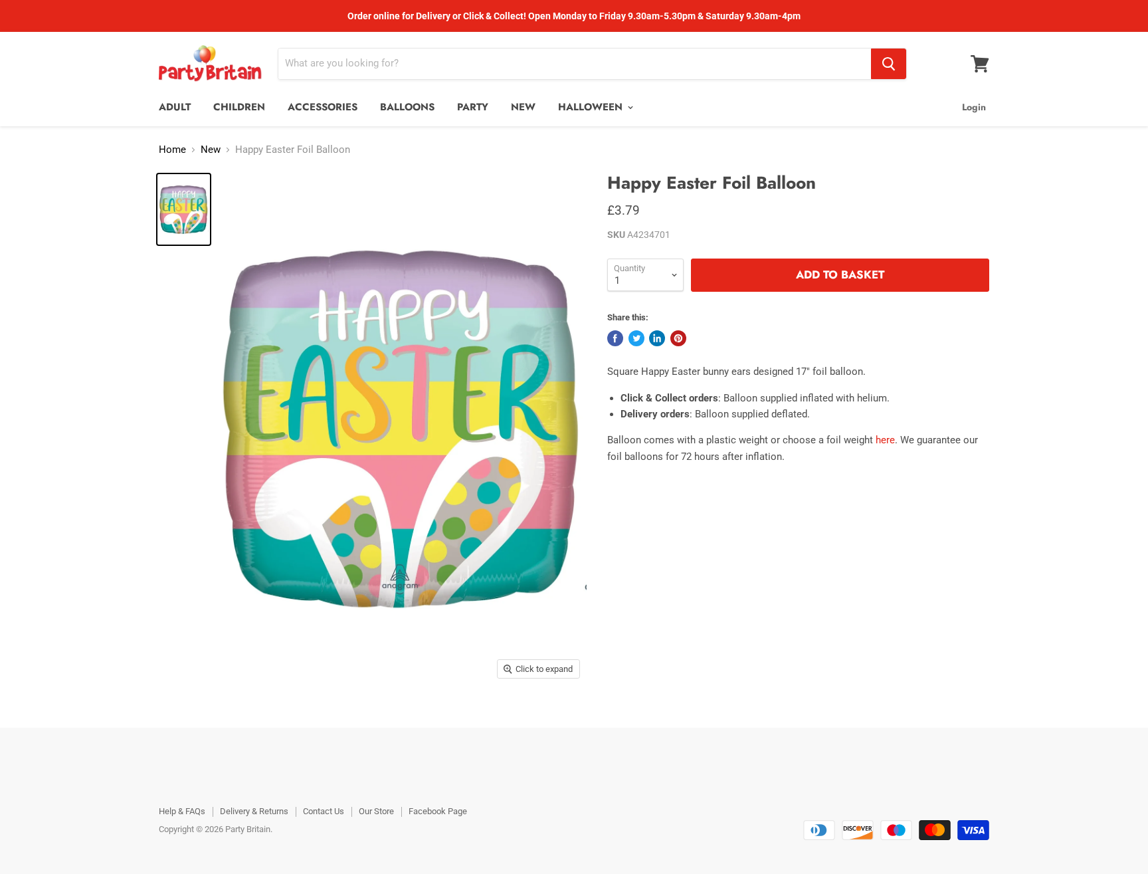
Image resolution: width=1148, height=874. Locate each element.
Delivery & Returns (254, 811)
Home (172, 150)
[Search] (888, 64)
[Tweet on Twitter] (636, 338)
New (211, 150)
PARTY (472, 107)
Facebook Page (438, 811)
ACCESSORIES (322, 107)
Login (974, 107)
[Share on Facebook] (615, 338)
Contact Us (323, 811)
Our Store (376, 811)
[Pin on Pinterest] (678, 338)
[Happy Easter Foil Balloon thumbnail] (183, 209)
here (885, 440)
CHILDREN (239, 107)
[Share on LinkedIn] (657, 338)
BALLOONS (407, 107)
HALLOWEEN (592, 107)
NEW (523, 107)
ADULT (175, 107)
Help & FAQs (182, 811)
